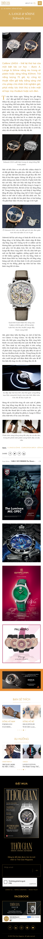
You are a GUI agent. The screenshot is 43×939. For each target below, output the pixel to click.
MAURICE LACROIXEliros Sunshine (30, 765)
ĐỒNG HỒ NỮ (27, 762)
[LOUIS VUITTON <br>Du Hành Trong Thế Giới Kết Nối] (11, 751)
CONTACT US (8, 890)
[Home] (2, 9)
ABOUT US (28, 3)
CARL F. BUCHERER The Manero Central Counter (23, 461)
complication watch (28, 447)
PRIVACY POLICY (33, 890)
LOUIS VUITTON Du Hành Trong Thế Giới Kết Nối (10, 765)
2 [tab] (19, 730)
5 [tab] (25, 730)
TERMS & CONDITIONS (20, 890)
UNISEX (4, 762)
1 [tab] (17, 730)
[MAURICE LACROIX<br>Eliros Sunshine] (32, 751)
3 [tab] (21, 730)
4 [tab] (23, 730)
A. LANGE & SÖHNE (14, 447)
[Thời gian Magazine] (5, 3)
